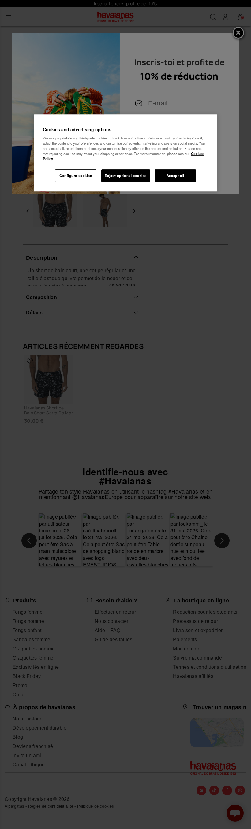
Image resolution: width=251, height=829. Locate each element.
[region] (125, 153)
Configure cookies (75, 175)
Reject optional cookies (126, 175)
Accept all (175, 175)
